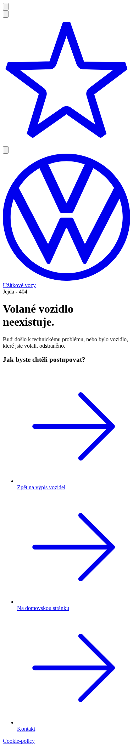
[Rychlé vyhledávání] (6, 14)
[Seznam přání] (66, 82)
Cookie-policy (19, 741)
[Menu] (6, 6)
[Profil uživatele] (6, 150)
